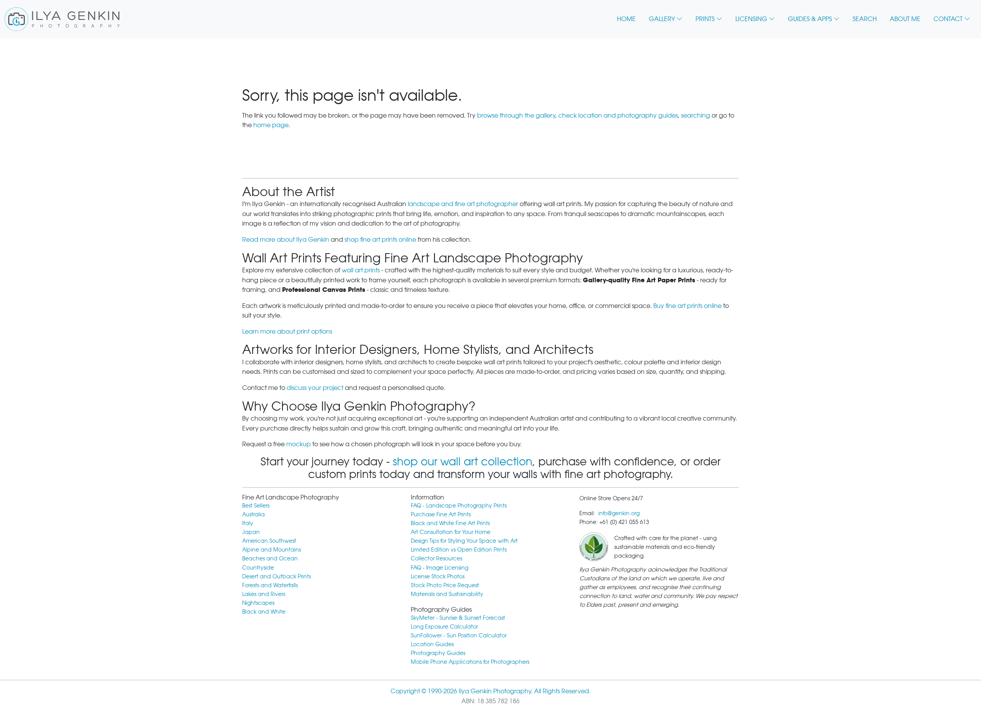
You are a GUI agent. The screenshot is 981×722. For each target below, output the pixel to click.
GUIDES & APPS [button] (810, 19)
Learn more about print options (287, 331)
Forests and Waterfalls (270, 585)
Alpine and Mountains (271, 549)
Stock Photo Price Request (445, 585)
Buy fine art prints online (687, 305)
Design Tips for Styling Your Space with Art (464, 540)
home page (271, 125)
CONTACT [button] (948, 19)
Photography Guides (438, 653)
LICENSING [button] (751, 19)
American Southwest (269, 540)
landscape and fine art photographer (463, 204)
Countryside (258, 567)
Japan (251, 532)
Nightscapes (258, 602)
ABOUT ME (905, 19)
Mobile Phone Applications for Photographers (470, 661)
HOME (626, 19)
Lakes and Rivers (263, 594)
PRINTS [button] (705, 19)
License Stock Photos (437, 576)
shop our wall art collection (462, 461)
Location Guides (432, 644)
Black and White (263, 611)
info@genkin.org (619, 513)
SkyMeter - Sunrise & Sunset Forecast (458, 617)
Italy (247, 523)
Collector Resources (436, 558)
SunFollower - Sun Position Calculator (459, 635)
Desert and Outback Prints (276, 576)
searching (695, 115)
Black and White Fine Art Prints (450, 523)
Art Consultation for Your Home (450, 532)
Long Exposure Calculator (444, 626)
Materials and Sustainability (447, 594)
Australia (253, 514)
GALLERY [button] (662, 19)
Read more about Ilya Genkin (285, 239)
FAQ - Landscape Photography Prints (459, 505)
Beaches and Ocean (270, 558)
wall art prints (361, 270)
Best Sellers (255, 505)
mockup (298, 444)
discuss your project (315, 387)
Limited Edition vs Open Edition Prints (459, 549)
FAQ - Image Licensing (439, 567)
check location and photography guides (618, 115)
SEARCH (865, 19)
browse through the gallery (516, 115)
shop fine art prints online (380, 239)
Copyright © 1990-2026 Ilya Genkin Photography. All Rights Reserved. (490, 691)
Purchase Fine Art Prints (441, 514)
